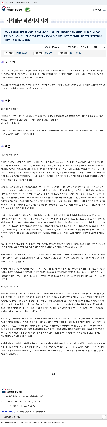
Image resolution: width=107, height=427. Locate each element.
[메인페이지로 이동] (11, 8)
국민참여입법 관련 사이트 (11, 417)
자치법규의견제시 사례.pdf (77, 47)
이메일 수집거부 (25, 412)
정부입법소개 (40, 412)
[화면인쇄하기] (104, 47)
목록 (96, 47)
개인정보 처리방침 (8, 412)
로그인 (98, 10)
